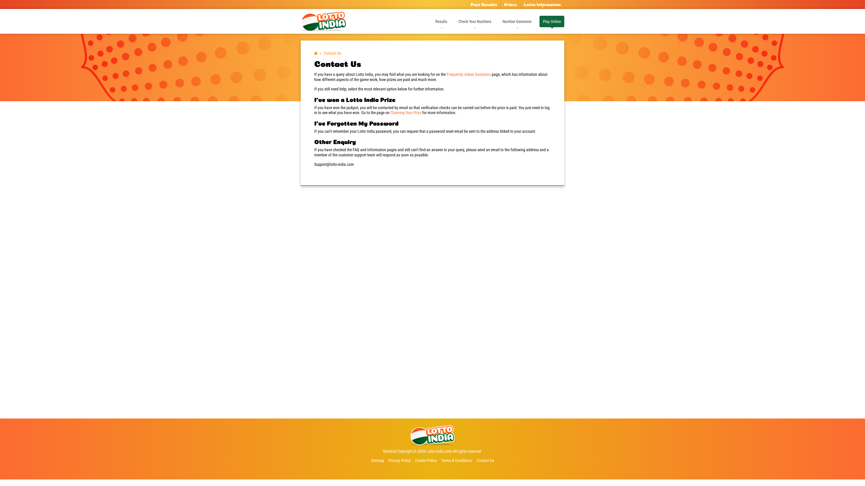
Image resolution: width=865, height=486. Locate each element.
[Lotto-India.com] (323, 21)
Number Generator (517, 21)
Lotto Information (542, 4)
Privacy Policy (400, 460)
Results (441, 21)
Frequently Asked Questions (469, 74)
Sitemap (377, 460)
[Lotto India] (315, 53)
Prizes (510, 4)
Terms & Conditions (456, 460)
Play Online (552, 21)
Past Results (484, 4)
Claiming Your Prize (405, 112)
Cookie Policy (426, 460)
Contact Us (485, 460)
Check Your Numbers (474, 21)
